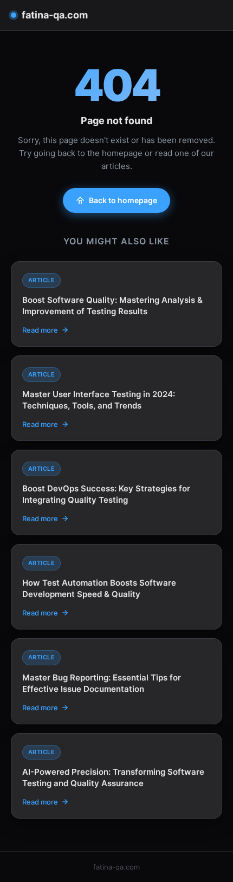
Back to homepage (123, 200)
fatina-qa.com (55, 15)
